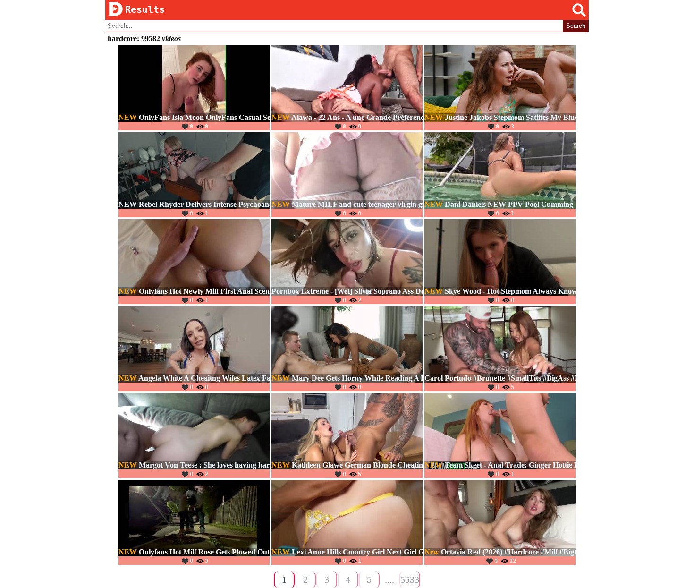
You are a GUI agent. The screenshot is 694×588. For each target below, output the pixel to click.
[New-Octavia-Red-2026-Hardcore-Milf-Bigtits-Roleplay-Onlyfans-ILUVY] (500, 522)
